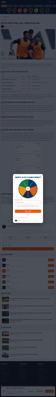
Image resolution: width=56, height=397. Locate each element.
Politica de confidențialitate (20, 217)
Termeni (26, 217)
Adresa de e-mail (19, 199)
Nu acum (28, 214)
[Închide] (40, 176)
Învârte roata (28, 211)
